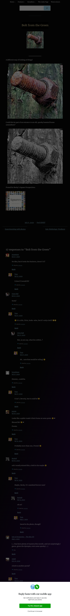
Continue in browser (35, 611)
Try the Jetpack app (35, 606)
